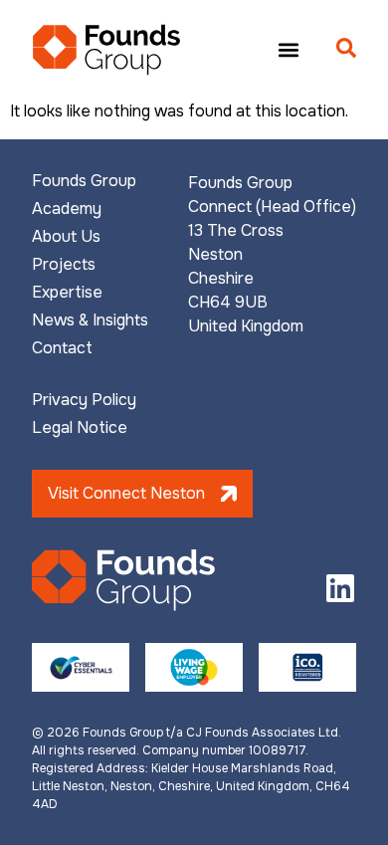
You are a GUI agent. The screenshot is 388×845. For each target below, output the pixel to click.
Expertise (67, 293)
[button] (288, 49)
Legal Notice (79, 428)
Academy (66, 209)
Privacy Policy (84, 400)
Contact (62, 348)
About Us (66, 237)
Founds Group (84, 181)
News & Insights (90, 320)
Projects (64, 265)
